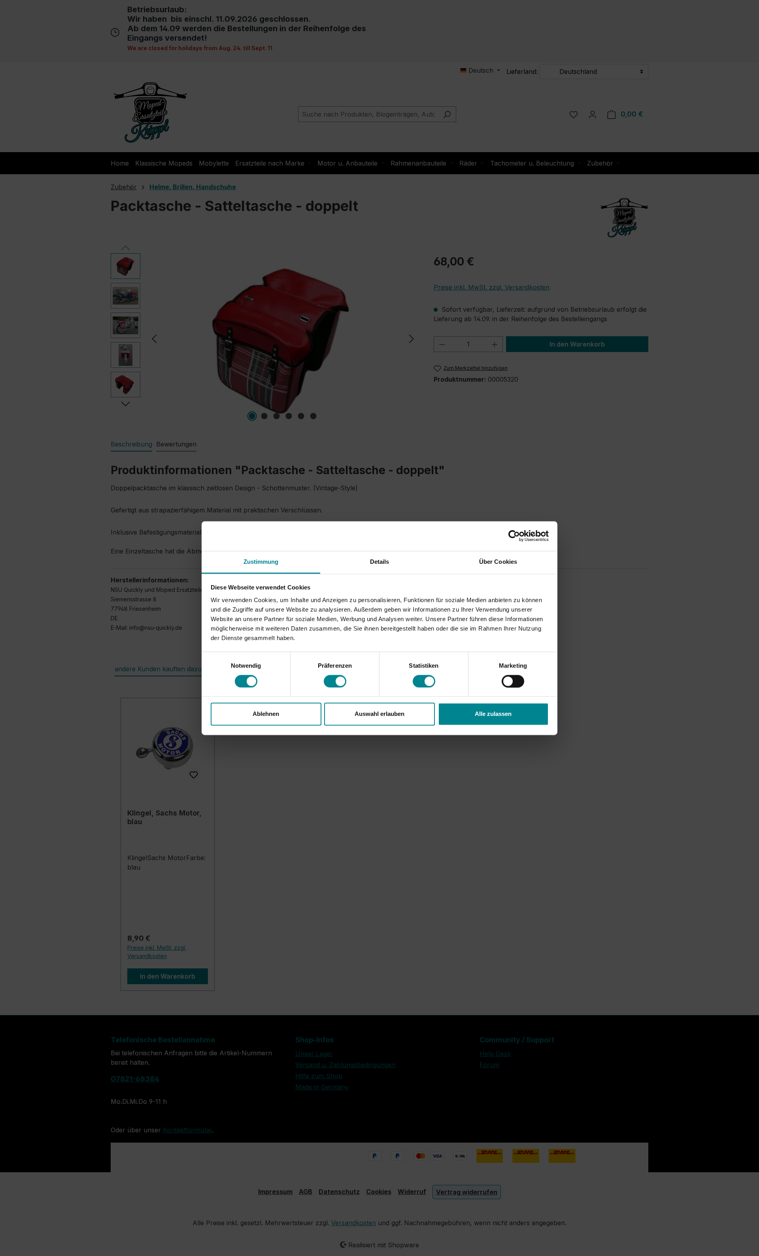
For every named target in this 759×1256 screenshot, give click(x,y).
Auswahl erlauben (379, 714)
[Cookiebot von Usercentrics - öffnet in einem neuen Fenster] (514, 536)
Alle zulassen (493, 714)
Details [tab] (379, 561)
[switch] (335, 681)
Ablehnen (266, 714)
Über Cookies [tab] (498, 561)
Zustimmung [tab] (261, 561)
